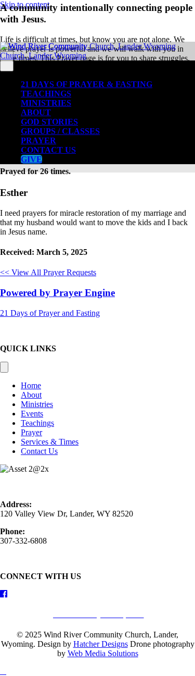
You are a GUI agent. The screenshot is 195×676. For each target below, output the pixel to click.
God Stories (49, 121)
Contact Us (48, 149)
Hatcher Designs (100, 644)
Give (31, 159)
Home (31, 385)
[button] (50, 313)
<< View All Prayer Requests (48, 272)
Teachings (46, 93)
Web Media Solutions (103, 653)
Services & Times (50, 441)
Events (32, 413)
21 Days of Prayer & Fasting (86, 84)
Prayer (38, 140)
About (36, 112)
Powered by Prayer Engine (57, 292)
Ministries (46, 103)
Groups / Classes (60, 131)
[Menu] (4, 367)
